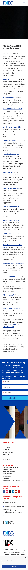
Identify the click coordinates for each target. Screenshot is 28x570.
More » (4, 515)
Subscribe (14, 398)
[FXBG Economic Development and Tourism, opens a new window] (8, 527)
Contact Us (7, 476)
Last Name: (6, 387)
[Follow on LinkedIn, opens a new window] (13, 491)
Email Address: (7, 393)
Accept (14, 566)
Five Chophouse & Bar (11, 154)
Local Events (7, 454)
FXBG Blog (6, 457)
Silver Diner (7, 295)
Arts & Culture (8, 452)
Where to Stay (7, 459)
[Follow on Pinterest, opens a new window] (19, 491)
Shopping (6, 450)
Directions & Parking (10, 472)
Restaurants (7, 447)
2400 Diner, (14, 324)
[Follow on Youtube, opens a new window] (16, 491)
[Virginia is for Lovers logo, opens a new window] (8, 546)
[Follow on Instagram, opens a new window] (7, 491)
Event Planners (7, 474)
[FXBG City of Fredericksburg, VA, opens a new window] (8, 537)
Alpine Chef (7, 98)
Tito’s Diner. (7, 327)
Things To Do (7, 445)
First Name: (6, 382)
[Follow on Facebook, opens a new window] (4, 491)
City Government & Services (12, 481)
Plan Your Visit (7, 470)
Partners (6, 478)
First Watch (7, 172)
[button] (25, 558)
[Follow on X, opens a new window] (10, 491)
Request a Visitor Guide (10, 468)
